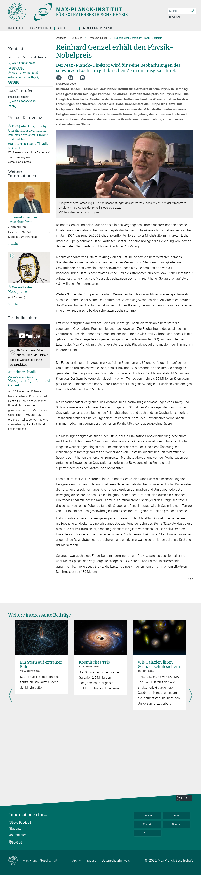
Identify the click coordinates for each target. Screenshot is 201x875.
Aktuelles (67, 28)
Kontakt (147, 824)
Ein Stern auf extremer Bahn (41, 664)
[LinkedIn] (59, 78)
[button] (189, 195)
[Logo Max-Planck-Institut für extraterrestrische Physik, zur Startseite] (81, 12)
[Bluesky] (71, 78)
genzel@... (18, 67)
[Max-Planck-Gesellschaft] (15, 860)
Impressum (91, 860)
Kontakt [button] (15, 49)
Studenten (16, 828)
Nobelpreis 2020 (97, 28)
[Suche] (192, 11)
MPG (176, 815)
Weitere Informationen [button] (22, 173)
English (174, 16)
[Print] (82, 78)
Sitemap (176, 824)
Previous (10, 696)
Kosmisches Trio (94, 662)
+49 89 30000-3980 (24, 101)
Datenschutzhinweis (116, 860)
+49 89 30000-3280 (24, 63)
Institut (16, 28)
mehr (14, 243)
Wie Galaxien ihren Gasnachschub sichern (159, 664)
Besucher (15, 842)
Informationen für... (28, 814)
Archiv (148, 833)
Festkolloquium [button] (22, 318)
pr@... (15, 106)
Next (191, 696)
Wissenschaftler (20, 822)
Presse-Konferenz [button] (25, 117)
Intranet (148, 815)
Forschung (40, 28)
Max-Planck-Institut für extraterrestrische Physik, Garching (24, 77)
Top (187, 798)
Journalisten (17, 835)
